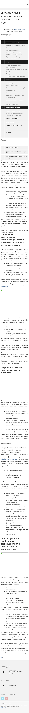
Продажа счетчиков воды (12, 118)
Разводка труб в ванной (12, 85)
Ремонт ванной (10, 122)
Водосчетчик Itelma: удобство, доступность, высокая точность (14, 53)
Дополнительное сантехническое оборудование (15, 100)
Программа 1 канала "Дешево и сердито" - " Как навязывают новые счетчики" (16, 151)
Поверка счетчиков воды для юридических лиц (13, 66)
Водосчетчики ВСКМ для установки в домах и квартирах (15, 57)
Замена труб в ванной (12, 104)
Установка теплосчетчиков (13, 111)
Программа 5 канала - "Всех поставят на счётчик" (16, 157)
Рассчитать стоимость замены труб (15, 88)
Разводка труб (10, 83)
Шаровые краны (10, 90)
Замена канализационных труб (14, 125)
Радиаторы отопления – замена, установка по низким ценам (14, 114)
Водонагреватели (10, 97)
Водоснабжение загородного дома (15, 95)
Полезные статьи (10, 136)
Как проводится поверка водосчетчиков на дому (16, 70)
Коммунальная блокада (12, 147)
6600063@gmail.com (19, 29)
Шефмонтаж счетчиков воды (13, 47)
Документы (8, 129)
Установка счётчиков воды (12, 42)
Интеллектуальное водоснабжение (15, 92)
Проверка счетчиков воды (13, 73)
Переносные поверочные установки (15, 76)
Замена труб (9, 79)
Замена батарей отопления (13, 107)
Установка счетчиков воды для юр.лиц (16, 45)
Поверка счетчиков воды (12, 62)
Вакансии (8, 132)
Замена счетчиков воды (12, 50)
